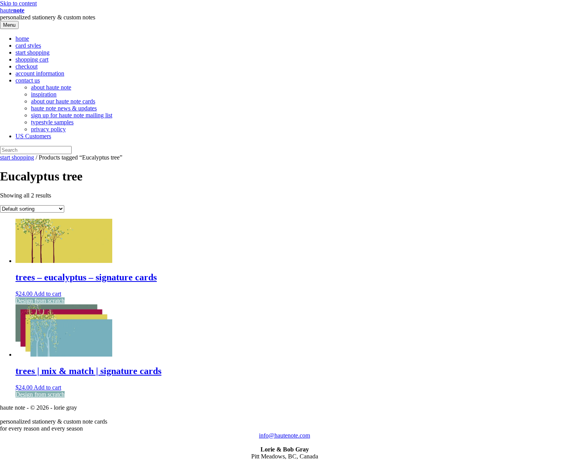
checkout (26, 66)
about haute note (51, 87)
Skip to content (18, 3)
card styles (28, 45)
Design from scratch (40, 300)
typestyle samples (52, 122)
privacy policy (48, 129)
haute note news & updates (64, 108)
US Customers (33, 136)
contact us (27, 80)
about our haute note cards (63, 101)
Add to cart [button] (47, 293)
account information (39, 73)
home (22, 38)
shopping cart (31, 59)
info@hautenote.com (284, 435)
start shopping (32, 52)
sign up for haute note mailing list (71, 115)
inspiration (44, 94)
